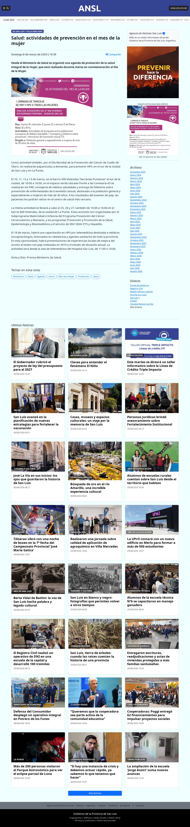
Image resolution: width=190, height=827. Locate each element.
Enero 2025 (135, 212)
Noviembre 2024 (138, 206)
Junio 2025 (135, 227)
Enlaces (80, 805)
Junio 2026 (135, 265)
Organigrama (75, 818)
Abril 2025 (135, 221)
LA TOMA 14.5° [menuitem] (132, 20)
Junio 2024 (135, 190)
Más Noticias (95, 793)
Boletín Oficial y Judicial (141, 291)
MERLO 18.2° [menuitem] (55, 20)
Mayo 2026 (135, 262)
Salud (30, 276)
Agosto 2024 (136, 196)
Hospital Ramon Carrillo (141, 304)
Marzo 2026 (136, 255)
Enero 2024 (135, 175)
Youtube (139, 805)
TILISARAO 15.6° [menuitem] (162, 20)
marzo (51, 276)
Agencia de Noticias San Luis (60, 805)
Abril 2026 (135, 258)
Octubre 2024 (136, 203)
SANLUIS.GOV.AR (178, 8)
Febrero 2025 (136, 215)
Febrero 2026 (136, 252)
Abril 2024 (135, 184)
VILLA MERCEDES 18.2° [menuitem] (39, 20)
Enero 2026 (135, 249)
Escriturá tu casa (138, 294)
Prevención (83, 276)
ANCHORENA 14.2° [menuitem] (118, 20)
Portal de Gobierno (139, 285)
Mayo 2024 (135, 187)
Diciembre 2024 (137, 209)
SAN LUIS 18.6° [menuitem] (22, 20)
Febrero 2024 (136, 178)
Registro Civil (136, 288)
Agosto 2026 (136, 271)
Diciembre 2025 (137, 246)
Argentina (90, 805)
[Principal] (6, 8)
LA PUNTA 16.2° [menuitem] (67, 20)
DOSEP (133, 301)
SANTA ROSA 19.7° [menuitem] (147, 20)
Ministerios (18, 276)
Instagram (125, 805)
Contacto (101, 805)
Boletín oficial (114, 818)
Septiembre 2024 (138, 200)
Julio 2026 (134, 268)
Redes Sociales (100, 818)
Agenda (41, 276)
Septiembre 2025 (138, 237)
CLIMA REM (8, 19)
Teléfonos (87, 818)
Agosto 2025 (136, 234)
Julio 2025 (134, 231)
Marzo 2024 (136, 181)
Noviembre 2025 (138, 243)
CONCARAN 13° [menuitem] (176, 20)
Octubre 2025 (136, 240)
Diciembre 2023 (137, 172)
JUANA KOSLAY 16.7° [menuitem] (83, 20)
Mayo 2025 (135, 224)
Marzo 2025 (136, 218)
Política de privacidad (106, 820)
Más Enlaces (136, 307)
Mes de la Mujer (66, 276)
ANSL (89, 8)
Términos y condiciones (85, 820)
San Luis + (135, 297)
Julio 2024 (134, 193)
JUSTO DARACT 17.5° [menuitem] (101, 20)
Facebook (113, 805)
